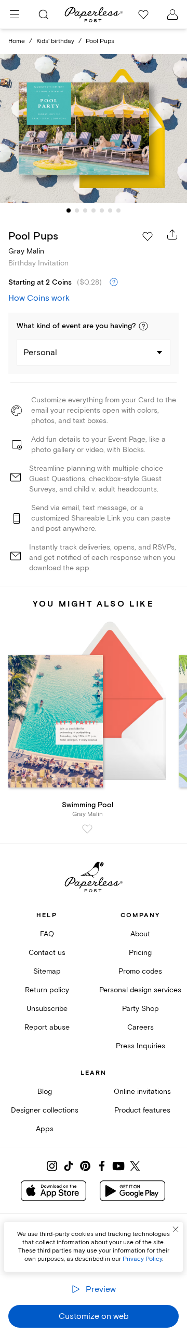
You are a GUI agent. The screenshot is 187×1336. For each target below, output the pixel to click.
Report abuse (47, 1027)
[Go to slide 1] (68, 210)
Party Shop (140, 1008)
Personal (40, 352)
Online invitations (142, 1091)
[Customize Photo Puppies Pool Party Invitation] (93, 128)
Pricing (140, 952)
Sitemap (47, 971)
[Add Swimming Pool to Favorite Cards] (87, 829)
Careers (140, 1027)
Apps (45, 1128)
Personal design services (140, 990)
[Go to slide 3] (85, 210)
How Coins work (39, 298)
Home (16, 41)
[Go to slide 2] (77, 210)
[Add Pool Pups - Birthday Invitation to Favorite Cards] (147, 236)
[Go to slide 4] (93, 210)
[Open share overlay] (172, 234)
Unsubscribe (47, 1008)
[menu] (14, 14)
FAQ (47, 934)
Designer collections (44, 1110)
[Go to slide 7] (118, 210)
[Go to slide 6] (110, 210)
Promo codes (140, 971)
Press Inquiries (140, 1046)
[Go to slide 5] (102, 210)
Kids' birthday (55, 41)
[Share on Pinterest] (85, 1166)
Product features (142, 1110)
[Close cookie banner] (175, 1229)
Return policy (47, 990)
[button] (143, 326)
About (140, 934)
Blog (44, 1091)
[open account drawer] (172, 14)
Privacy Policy (142, 1259)
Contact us (47, 952)
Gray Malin (26, 251)
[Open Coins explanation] (113, 282)
